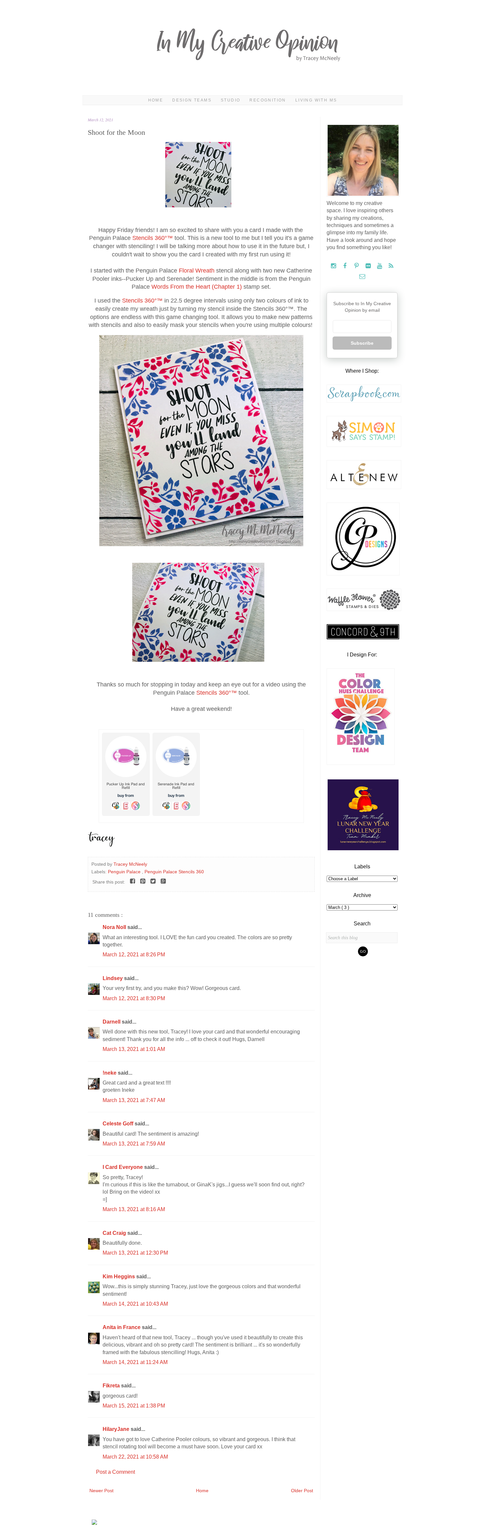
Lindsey (113, 978)
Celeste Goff (119, 1123)
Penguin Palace (125, 871)
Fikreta (112, 1385)
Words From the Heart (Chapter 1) (196, 286)
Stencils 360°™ (152, 238)
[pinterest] (357, 266)
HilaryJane (117, 1429)
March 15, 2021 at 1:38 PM (134, 1405)
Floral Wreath (196, 270)
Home (155, 100)
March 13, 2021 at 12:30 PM (135, 1253)
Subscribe (362, 343)
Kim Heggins (119, 1276)
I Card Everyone (123, 1167)
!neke (110, 1073)
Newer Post (101, 1490)
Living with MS (316, 100)
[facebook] (345, 266)
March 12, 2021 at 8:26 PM (134, 954)
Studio (230, 100)
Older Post (302, 1490)
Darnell (112, 1022)
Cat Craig (115, 1233)
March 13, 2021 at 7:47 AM (134, 1100)
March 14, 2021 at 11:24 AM (135, 1362)
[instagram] (334, 266)
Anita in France (122, 1327)
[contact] (362, 276)
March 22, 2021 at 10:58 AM (135, 1457)
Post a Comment (115, 1472)
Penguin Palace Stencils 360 (174, 871)
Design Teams (191, 100)
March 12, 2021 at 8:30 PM (134, 998)
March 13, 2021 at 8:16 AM (134, 1209)
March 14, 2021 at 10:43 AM (135, 1304)
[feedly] (391, 266)
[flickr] (368, 266)
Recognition (267, 100)
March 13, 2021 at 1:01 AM (134, 1049)
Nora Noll (115, 927)
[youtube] (380, 266)
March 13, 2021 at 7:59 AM (134, 1144)
